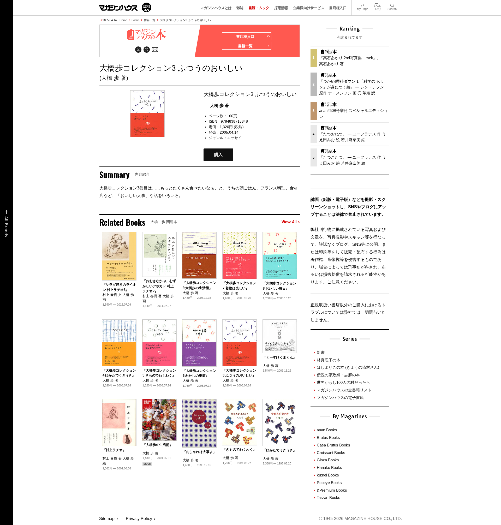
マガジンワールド (125, 7)
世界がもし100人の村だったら (343, 382)
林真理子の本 (328, 360)
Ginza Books (328, 460)
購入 (218, 154)
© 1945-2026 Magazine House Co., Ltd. (360, 518)
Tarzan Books (328, 497)
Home (123, 20)
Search (392, 4)
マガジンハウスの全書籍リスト (344, 390)
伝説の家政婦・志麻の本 (338, 375)
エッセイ (234, 138)
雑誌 (239, 8)
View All (289, 222)
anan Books (327, 430)
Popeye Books (329, 482)
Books (136, 20)
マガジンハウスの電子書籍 (340, 397)
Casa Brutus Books (333, 445)
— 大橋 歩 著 (217, 105)
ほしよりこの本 (348, 367)
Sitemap (107, 518)
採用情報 (281, 8)
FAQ (378, 4)
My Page (362, 4)
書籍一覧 (149, 20)
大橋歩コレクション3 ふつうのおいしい (185, 20)
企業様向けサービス (308, 8)
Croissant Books (331, 452)
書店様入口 (338, 8)
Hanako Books (329, 467)
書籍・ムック (258, 8)
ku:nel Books (328, 475)
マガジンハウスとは (215, 8)
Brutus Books (328, 437)
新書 (321, 352)
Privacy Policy (139, 518)
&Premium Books (332, 490)
